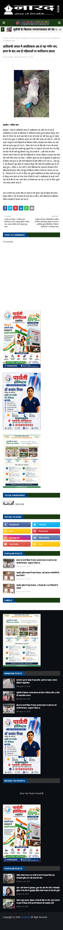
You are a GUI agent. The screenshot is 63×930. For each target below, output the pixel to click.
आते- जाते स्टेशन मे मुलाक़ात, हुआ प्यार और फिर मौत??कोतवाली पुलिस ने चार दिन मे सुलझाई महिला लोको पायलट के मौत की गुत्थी (38, 889)
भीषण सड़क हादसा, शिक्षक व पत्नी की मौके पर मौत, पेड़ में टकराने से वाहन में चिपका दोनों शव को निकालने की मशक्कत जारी (38, 901)
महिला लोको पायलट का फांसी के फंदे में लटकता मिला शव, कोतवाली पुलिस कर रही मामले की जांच (35, 876)
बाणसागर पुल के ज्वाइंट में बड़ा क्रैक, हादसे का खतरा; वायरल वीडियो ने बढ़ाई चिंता (36, 681)
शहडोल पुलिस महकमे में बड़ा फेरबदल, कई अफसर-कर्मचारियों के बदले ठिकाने (37, 574)
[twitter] (46, 524)
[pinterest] (46, 531)
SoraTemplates (23, 923)
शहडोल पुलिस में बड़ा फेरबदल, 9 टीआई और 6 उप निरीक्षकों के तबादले (37, 586)
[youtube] (17, 544)
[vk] (46, 537)
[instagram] (17, 537)
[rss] (17, 531)
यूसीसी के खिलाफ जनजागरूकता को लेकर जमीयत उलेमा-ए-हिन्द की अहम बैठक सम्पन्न (38, 694)
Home (5, 38)
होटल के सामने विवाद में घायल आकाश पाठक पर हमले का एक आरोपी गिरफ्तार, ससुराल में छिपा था (36, 561)
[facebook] (17, 524)
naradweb (9, 57)
